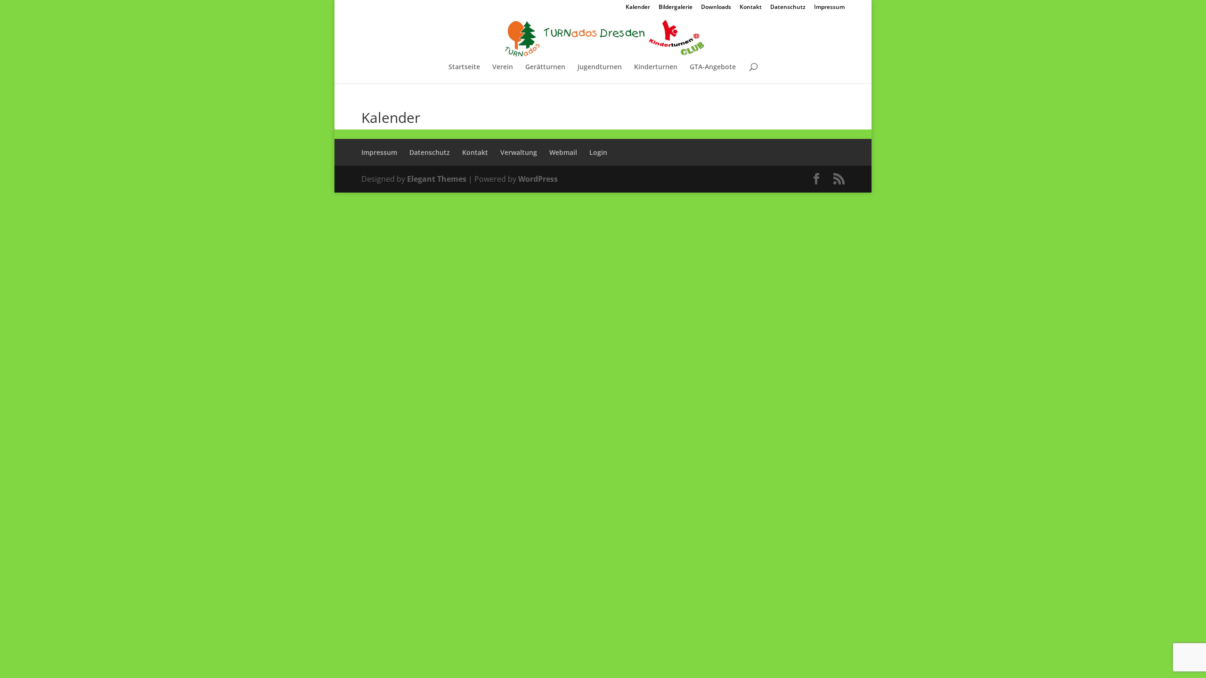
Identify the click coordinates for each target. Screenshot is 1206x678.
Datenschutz (788, 7)
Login (598, 152)
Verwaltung (518, 152)
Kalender (638, 7)
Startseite (464, 67)
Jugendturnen (600, 67)
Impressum (829, 7)
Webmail (563, 152)
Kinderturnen (655, 67)
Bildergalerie (676, 7)
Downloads (716, 7)
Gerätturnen (545, 67)
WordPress (538, 179)
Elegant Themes (436, 179)
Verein (502, 67)
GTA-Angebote (713, 67)
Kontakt (751, 7)
